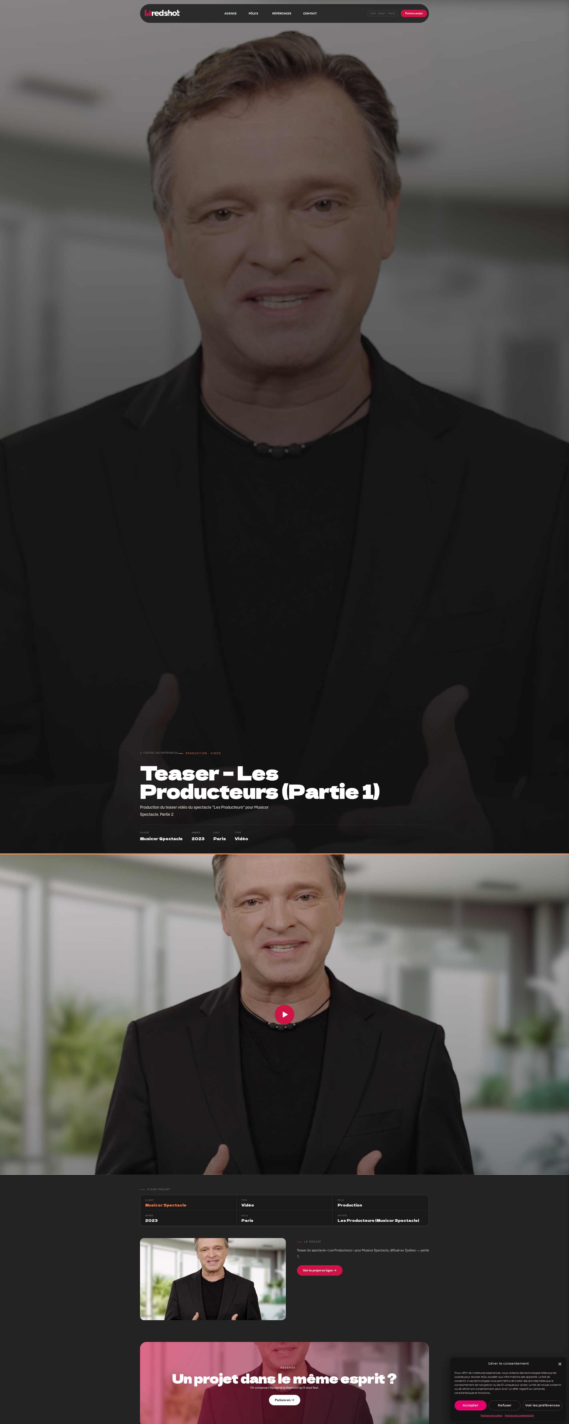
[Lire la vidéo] (284, 1014)
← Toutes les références (159, 752)
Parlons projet (414, 13)
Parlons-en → (284, 1400)
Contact (310, 13)
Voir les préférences (542, 1405)
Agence (230, 13)
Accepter (470, 1405)
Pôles (253, 13)
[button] (560, 1363)
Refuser (504, 1405)
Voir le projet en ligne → (320, 1270)
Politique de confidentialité (519, 1415)
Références (281, 13)
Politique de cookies (492, 1415)
